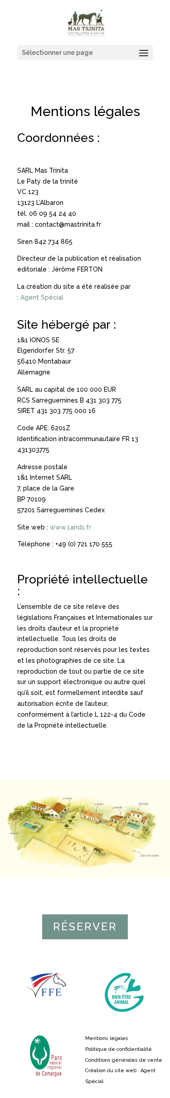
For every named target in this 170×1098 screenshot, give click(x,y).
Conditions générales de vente (123, 1060)
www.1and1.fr (69, 527)
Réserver (85, 926)
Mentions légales (106, 1038)
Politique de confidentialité (118, 1049)
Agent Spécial (41, 297)
